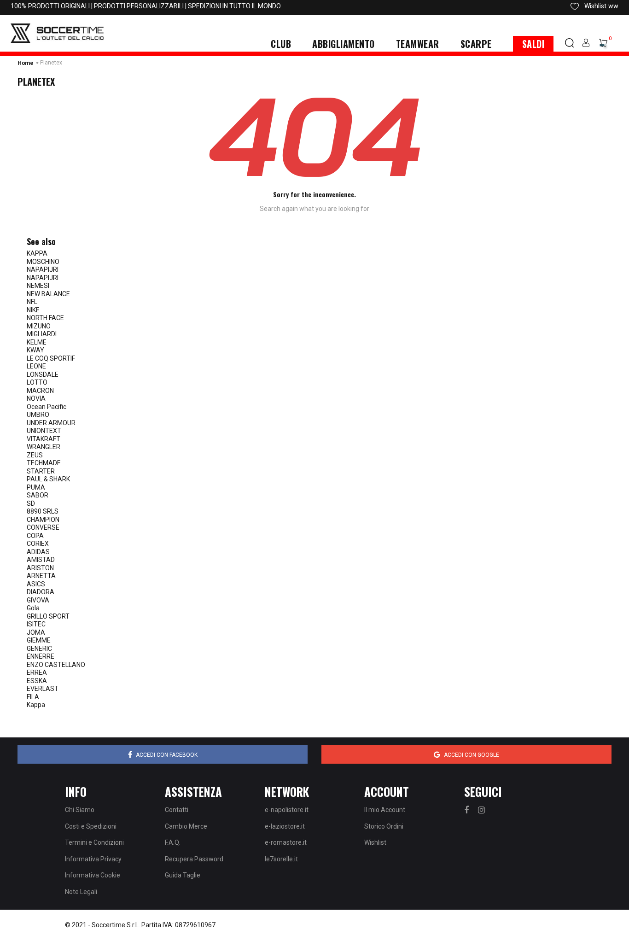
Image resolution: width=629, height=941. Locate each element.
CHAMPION (43, 519)
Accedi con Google (471, 755)
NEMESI (38, 285)
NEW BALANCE (48, 294)
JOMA (36, 632)
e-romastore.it (286, 842)
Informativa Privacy (93, 859)
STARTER (41, 471)
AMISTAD (41, 559)
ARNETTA (41, 575)
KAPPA (37, 253)
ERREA (37, 672)
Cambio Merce (186, 826)
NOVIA (36, 398)
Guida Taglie (182, 875)
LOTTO (37, 382)
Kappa (36, 704)
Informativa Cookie (92, 875)
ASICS (36, 584)
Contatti (176, 809)
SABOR (37, 495)
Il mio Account (384, 809)
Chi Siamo (79, 809)
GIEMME (39, 640)
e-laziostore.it (285, 826)
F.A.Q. (173, 842)
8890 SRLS (42, 511)
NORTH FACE (45, 317)
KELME (37, 342)
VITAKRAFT (43, 439)
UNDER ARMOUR (51, 423)
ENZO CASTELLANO (56, 664)
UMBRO (38, 414)
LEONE (36, 366)
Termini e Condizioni (94, 842)
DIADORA (40, 592)
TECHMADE (44, 463)
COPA (35, 535)
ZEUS (35, 455)
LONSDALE (42, 374)
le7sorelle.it (281, 859)
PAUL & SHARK (48, 479)
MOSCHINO (43, 261)
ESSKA (37, 680)
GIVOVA (38, 600)
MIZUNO (39, 326)
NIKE (33, 310)
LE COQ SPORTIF (51, 358)
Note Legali (81, 891)
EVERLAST (42, 688)
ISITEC (36, 624)
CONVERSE (43, 527)
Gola (33, 608)
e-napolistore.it (287, 809)
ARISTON (40, 568)
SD (31, 503)
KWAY (35, 350)
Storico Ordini (383, 826)
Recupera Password (194, 859)
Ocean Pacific (46, 406)
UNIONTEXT (44, 430)
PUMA (36, 487)
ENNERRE (40, 656)
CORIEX (38, 543)
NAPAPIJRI (42, 269)
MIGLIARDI (42, 334)
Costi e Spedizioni (90, 826)
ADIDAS (38, 551)
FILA (33, 697)
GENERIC (39, 648)
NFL (32, 301)
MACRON (40, 390)
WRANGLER (43, 446)
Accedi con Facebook (167, 755)
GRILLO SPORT (48, 616)
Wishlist (375, 842)
